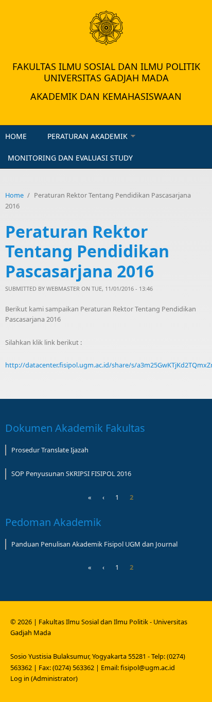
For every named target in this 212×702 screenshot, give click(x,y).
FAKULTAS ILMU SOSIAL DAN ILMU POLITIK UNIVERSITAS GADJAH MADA (106, 72)
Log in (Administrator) (44, 678)
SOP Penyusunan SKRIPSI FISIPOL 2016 (71, 473)
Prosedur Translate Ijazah (50, 449)
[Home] (106, 27)
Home (16, 136)
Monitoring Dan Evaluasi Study (70, 158)
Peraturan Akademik (87, 136)
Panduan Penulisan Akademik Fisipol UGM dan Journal (94, 544)
